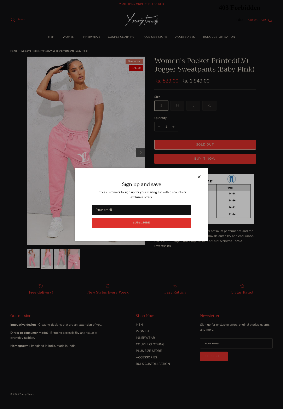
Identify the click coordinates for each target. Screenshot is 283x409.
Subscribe (141, 223)
